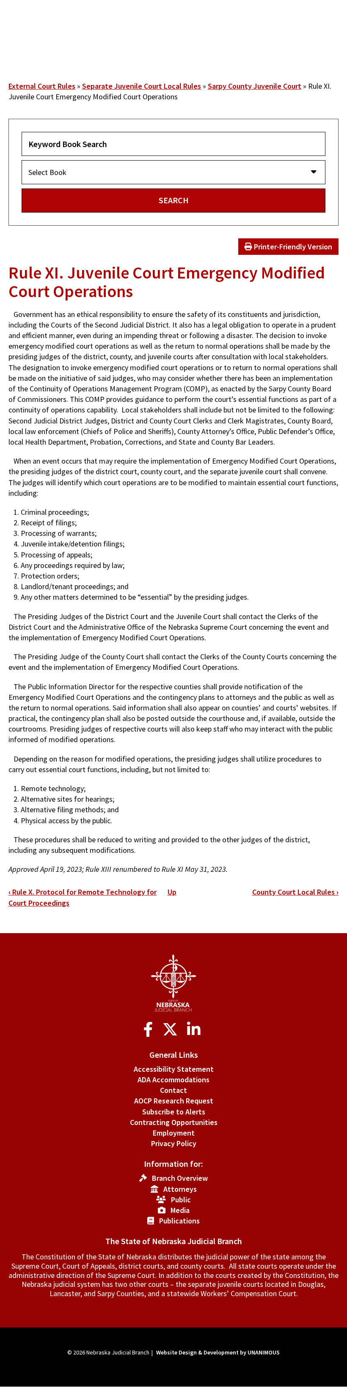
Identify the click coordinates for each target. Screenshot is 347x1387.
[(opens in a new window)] (150, 1030)
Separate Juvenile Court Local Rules (141, 86)
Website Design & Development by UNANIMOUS (218, 1352)
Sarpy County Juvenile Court (254, 86)
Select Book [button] (47, 172)
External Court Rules (41, 86)
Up (172, 892)
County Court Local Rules (295, 892)
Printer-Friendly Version (292, 246)
